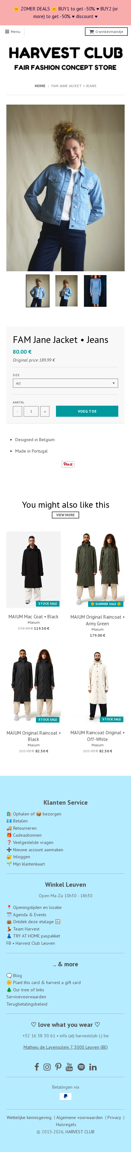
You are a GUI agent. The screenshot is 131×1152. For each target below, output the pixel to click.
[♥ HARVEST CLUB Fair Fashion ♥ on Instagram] (47, 1067)
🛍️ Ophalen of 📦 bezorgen (33, 814)
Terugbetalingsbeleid (26, 1004)
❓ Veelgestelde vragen (29, 842)
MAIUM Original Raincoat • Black (34, 736)
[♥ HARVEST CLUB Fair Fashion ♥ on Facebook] (36, 1067)
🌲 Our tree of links (25, 990)
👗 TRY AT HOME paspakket (33, 936)
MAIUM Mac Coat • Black (34, 617)
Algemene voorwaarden (79, 1117)
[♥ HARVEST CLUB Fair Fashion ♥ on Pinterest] (58, 1067)
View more (65, 515)
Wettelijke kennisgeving (29, 1117)
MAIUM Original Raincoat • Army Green (98, 620)
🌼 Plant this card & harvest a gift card (43, 982)
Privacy (114, 1117)
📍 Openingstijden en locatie (34, 907)
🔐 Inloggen (18, 856)
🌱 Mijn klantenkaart (25, 864)
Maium (34, 622)
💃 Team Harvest (22, 929)
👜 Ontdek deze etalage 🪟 (33, 921)
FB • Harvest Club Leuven (30, 943)
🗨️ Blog (14, 975)
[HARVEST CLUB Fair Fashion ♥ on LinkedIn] (93, 1067)
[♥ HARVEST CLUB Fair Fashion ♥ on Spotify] (81, 1067)
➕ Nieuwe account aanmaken (34, 850)
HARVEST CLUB (80, 1132)
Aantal (18, 402)
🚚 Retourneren (21, 828)
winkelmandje (109, 31)
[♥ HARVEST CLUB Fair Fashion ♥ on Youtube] (69, 1067)
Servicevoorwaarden (26, 997)
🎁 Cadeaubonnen (24, 835)
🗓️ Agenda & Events (26, 914)
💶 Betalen (17, 821)
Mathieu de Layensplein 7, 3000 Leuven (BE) (66, 1047)
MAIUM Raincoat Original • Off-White (98, 736)
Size (16, 375)
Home (40, 85)
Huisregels (66, 1124)
